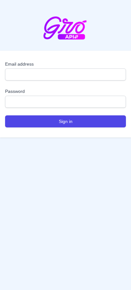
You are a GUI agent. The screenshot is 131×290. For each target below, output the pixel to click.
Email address (19, 64)
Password (15, 91)
